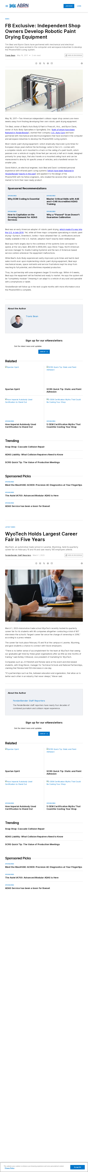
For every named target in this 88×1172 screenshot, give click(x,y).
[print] (82, 63)
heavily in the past (27, 174)
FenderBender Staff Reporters (18, 555)
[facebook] (36, 63)
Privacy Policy (9, 1168)
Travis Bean (10, 55)
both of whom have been (63, 130)
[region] (44, 1167)
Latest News (10, 527)
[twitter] (44, 63)
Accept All (77, 1167)
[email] (52, 63)
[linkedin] (40, 63)
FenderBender (11, 174)
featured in (17, 133)
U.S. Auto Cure (58, 133)
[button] (6, 6)
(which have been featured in (60, 171)
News (7, 19)
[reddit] (48, 63)
